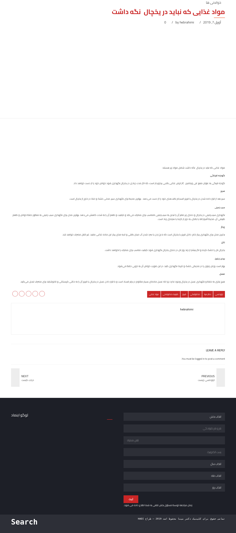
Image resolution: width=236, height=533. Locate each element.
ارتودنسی (219, 294)
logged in (200, 359)
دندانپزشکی (195, 294)
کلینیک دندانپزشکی (170, 294)
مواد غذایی (154, 294)
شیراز (184, 294)
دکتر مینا (207, 294)
